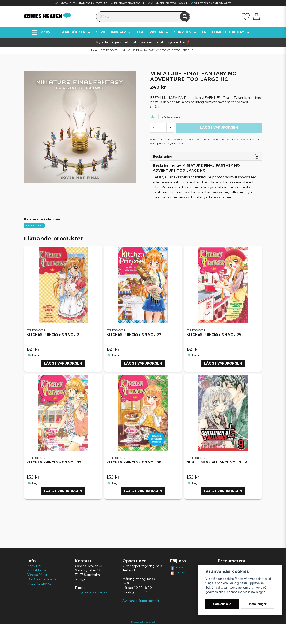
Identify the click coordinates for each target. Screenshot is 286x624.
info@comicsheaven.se (92, 592)
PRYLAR (156, 32)
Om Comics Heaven (42, 579)
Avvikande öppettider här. (141, 601)
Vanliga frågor (37, 575)
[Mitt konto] (245, 16)
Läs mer (158, 107)
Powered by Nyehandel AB (143, 622)
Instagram (182, 572)
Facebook (183, 567)
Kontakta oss (36, 570)
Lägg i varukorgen (63, 363)
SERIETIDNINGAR (111, 32)
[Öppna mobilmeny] (41, 32)
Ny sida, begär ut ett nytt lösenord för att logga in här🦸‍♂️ (143, 42)
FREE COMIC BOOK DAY (223, 32)
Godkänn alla (222, 604)
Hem (94, 50)
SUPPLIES (182, 32)
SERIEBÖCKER (73, 32)
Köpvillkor (34, 566)
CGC (140, 32)
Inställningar (258, 604)
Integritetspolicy (39, 583)
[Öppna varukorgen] (256, 16)
